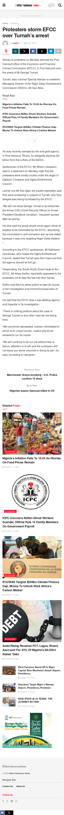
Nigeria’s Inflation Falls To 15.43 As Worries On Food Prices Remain (29, 105)
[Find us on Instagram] (16, 801)
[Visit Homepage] (26, 5)
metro (16, 43)
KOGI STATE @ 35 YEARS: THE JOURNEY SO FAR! (35, 700)
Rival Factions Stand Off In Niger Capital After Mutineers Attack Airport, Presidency (39, 670)
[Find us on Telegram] (12, 801)
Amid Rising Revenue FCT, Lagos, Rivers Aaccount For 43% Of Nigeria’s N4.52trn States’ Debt (30, 650)
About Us (20, 786)
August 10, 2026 (11, 659)
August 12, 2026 (11, 595)
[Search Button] (60, 5)
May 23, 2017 (30, 43)
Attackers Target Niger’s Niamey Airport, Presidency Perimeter (36, 686)
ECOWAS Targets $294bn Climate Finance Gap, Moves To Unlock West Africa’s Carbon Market (29, 128)
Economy (15, 23)
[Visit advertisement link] (32, 11)
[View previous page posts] (29, 140)
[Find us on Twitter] (7, 801)
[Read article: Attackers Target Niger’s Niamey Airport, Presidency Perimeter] (9, 687)
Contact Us (7, 786)
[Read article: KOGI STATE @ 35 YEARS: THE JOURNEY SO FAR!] (9, 701)
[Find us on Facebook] (3, 801)
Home (5, 23)
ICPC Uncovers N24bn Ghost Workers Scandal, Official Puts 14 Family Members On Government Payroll (30, 117)
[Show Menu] (4, 5)
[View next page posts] (34, 140)
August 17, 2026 (11, 467)
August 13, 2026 (11, 531)
